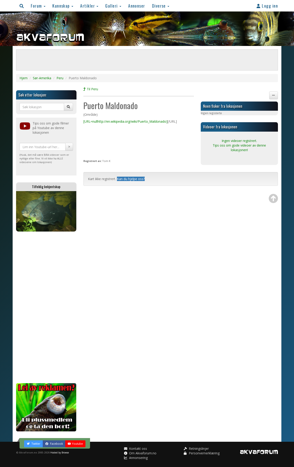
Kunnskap (61, 6)
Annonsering (138, 458)
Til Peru (92, 89)
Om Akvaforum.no (142, 453)
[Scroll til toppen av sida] (273, 198)
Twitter (35, 444)
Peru (60, 78)
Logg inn (269, 6)
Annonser (136, 6)
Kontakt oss (137, 448)
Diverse (159, 6)
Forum (37, 6)
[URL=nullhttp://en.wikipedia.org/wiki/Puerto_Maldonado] (125, 121)
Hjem (24, 78)
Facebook (56, 444)
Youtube (77, 444)
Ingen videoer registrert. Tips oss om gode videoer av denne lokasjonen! (239, 145)
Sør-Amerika (42, 78)
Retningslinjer (198, 448)
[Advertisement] (46, 307)
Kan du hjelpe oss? (131, 179)
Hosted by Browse (59, 452)
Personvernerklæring (204, 453)
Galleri (112, 6)
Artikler (88, 6)
